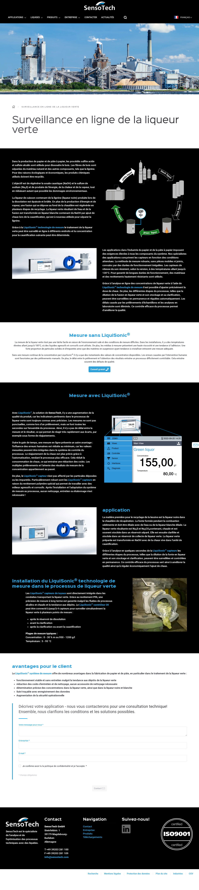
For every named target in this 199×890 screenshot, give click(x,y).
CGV (191, 873)
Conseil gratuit (97, 369)
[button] (125, 17)
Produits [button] (52, 17)
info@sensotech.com (56, 857)
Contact (87, 826)
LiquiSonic (67, 355)
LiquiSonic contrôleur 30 (94, 604)
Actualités (107, 17)
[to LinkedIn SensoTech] (126, 828)
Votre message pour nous (31, 725)
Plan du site (161, 873)
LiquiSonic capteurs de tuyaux (48, 593)
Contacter (90, 17)
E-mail (22, 753)
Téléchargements (92, 837)
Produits (88, 833)
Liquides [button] (35, 17)
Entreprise (24, 741)
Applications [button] (16, 17)
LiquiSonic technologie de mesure (44, 227)
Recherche (93, 873)
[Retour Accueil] (99, 6)
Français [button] (185, 17)
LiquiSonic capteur (35, 475)
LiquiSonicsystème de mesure (33, 673)
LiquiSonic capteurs (80, 479)
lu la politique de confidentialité (55, 766)
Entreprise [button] (71, 17)
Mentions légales (112, 873)
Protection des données (138, 873)
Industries (178, 873)
